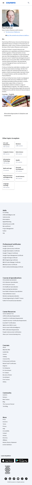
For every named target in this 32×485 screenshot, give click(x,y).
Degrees (5, 366)
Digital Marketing (7, 222)
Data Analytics (6, 219)
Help (4, 429)
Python (4, 231)
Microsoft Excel (6, 226)
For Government (7, 370)
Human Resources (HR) (8, 224)
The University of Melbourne (12, 32)
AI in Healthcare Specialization (10, 287)
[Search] (29, 3)
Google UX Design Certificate (10, 258)
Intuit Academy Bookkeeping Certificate (13, 267)
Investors (5, 422)
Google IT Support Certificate (10, 253)
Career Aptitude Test (8, 314)
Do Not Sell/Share (7, 445)
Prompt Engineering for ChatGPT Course (13, 298)
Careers (5, 354)
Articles (5, 435)
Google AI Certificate (8, 246)
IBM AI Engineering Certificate (10, 260)
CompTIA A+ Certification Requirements (13, 318)
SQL (4, 233)
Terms (4, 424)
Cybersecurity (6, 217)
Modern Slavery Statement (9, 442)
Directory (5, 438)
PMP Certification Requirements (11, 330)
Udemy (4, 382)
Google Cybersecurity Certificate (11, 248)
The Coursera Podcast (8, 404)
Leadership (5, 352)
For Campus (6, 373)
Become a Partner (7, 375)
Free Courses (6, 379)
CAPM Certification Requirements (11, 316)
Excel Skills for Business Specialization (12, 291)
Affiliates (5, 440)
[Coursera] (10, 2)
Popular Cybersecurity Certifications (12, 332)
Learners (5, 395)
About (4, 347)
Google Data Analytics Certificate (11, 251)
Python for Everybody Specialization (12, 301)
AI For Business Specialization (10, 282)
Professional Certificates (9, 361)
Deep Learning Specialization (10, 289)
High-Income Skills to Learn (9, 325)
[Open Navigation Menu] (3, 3)
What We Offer (6, 350)
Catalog (5, 356)
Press (4, 419)
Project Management (8, 228)
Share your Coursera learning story (12, 334)
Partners (5, 397)
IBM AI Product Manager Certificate (11, 262)
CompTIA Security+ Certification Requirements (15, 320)
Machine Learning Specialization (11, 296)
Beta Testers (6, 399)
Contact (5, 433)
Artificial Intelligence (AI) (9, 215)
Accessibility (6, 431)
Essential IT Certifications (9, 323)
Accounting (5, 212)
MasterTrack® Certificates (9, 363)
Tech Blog (5, 406)
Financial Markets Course (9, 294)
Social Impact (6, 377)
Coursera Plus (6, 359)
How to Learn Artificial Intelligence (11, 327)
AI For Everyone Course (9, 284)
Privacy (4, 426)
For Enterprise (6, 368)
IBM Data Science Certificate (10, 264)
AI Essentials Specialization (10, 280)
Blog (4, 402)
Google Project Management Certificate (13, 255)
